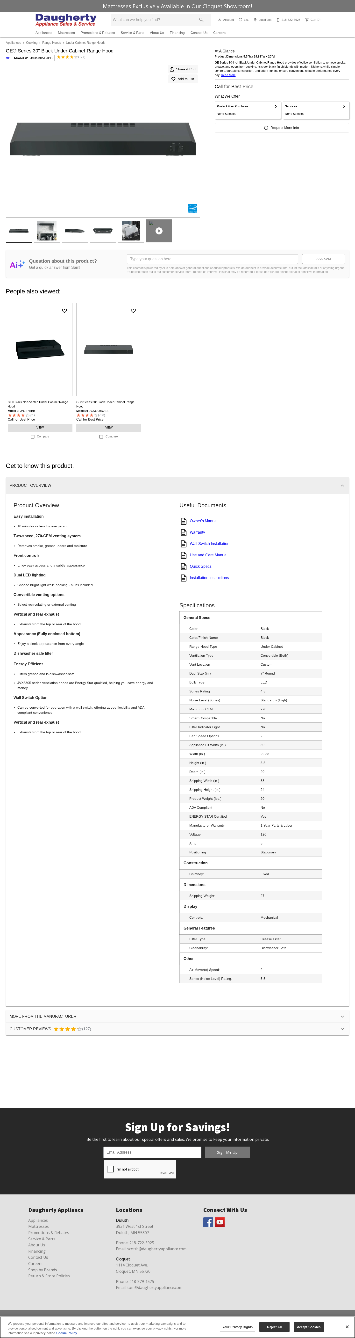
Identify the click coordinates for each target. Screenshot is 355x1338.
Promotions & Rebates (98, 33)
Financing (177, 33)
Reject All (274, 1327)
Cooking (31, 42)
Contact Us (199, 33)
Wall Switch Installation (209, 544)
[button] (220, 20)
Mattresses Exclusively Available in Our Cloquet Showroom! (177, 6)
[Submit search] (201, 19)
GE (8, 58)
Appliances (44, 33)
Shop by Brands (42, 1270)
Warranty (197, 532)
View (40, 427)
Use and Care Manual (208, 555)
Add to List (186, 79)
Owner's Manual (204, 521)
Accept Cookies (309, 1327)
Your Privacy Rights (237, 1327)
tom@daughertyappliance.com (154, 1287)
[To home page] (66, 20)
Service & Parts (132, 33)
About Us (157, 33)
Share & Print (186, 69)
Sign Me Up (227, 1152)
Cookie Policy (66, 1333)
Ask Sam (323, 259)
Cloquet (123, 1259)
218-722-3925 (141, 1242)
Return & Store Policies (49, 1276)
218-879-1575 (141, 1281)
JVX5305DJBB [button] (41, 58)
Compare (43, 436)
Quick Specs (201, 566)
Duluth (122, 1220)
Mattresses (66, 33)
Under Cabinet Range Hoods (86, 42)
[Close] (347, 1327)
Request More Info (284, 128)
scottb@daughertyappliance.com (156, 1248)
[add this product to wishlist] (64, 311)
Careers (219, 33)
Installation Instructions (209, 578)
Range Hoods (51, 42)
